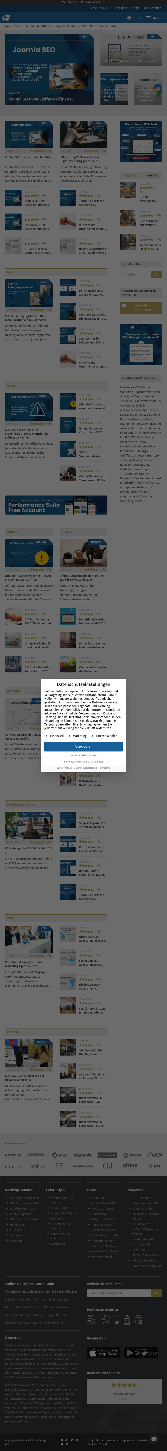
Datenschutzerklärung (85, 767)
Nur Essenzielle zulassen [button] (84, 755)
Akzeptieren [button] (83, 746)
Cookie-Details (64, 767)
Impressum (104, 767)
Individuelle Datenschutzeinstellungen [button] (83, 761)
